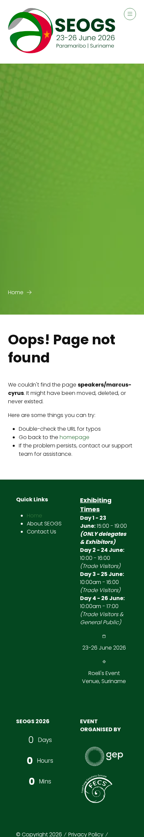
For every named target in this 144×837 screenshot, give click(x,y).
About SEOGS (44, 523)
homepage (74, 437)
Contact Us (41, 531)
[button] (130, 14)
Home (15, 292)
